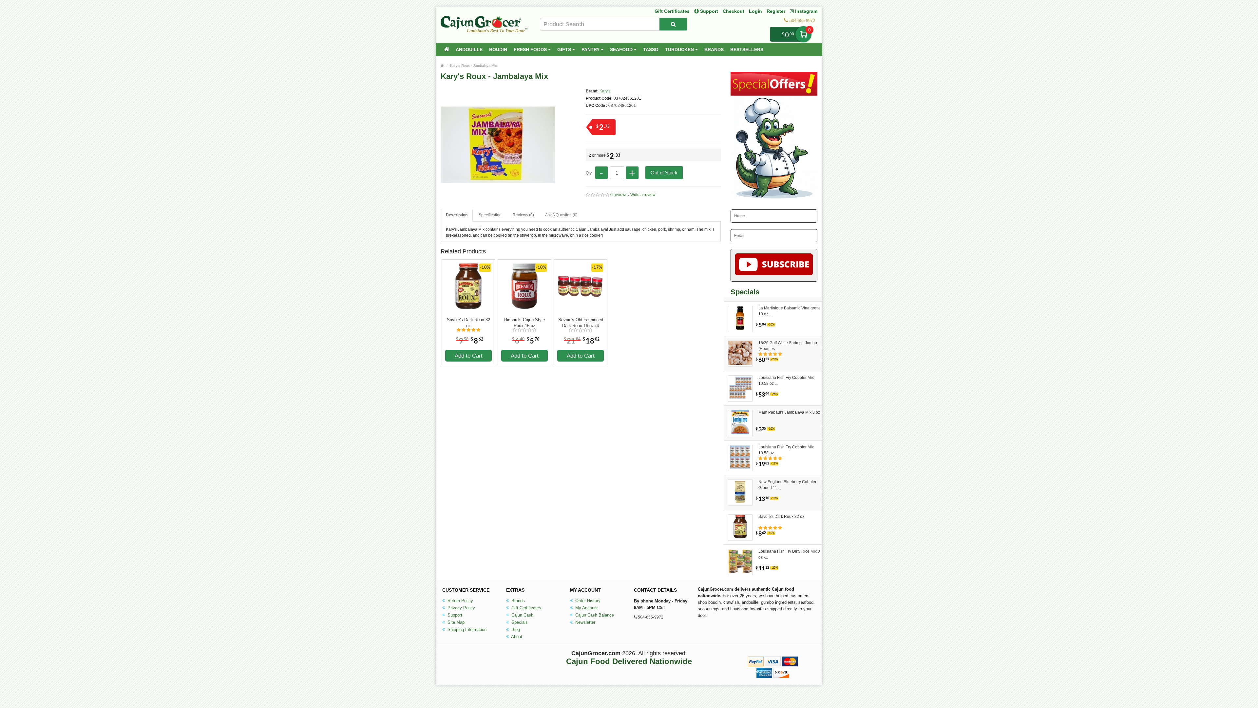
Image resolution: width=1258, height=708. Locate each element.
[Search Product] (673, 24)
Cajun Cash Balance (594, 615)
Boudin (498, 49)
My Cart (803, 34)
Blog (515, 629)
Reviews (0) (523, 215)
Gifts (564, 49)
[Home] (446, 49)
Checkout (733, 11)
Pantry (591, 49)
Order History (587, 600)
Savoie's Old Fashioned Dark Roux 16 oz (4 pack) (580, 322)
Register (776, 11)
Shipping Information (466, 629)
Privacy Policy (460, 607)
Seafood (622, 49)
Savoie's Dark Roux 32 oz (468, 322)
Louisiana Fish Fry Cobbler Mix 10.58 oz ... (786, 380)
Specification (490, 215)
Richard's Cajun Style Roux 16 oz (524, 322)
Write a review (643, 194)
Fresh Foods (531, 49)
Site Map (455, 622)
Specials (519, 622)
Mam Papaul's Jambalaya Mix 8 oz (789, 412)
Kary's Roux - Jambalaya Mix (473, 66)
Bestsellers (746, 49)
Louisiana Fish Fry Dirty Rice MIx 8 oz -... (789, 554)
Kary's (605, 91)
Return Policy (459, 600)
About (516, 636)
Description (456, 215)
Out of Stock (664, 172)
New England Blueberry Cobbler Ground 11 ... (787, 485)
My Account (586, 607)
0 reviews (618, 194)
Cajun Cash (521, 615)
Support (454, 615)
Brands (714, 49)
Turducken (680, 49)
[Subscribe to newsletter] (774, 265)
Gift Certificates (672, 11)
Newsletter (584, 622)
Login (755, 11)
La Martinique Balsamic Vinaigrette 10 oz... (789, 311)
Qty (589, 173)
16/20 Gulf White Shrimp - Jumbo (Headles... (787, 346)
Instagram (805, 11)
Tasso (650, 49)
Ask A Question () (561, 215)
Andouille (469, 49)
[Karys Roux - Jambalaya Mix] (498, 199)
